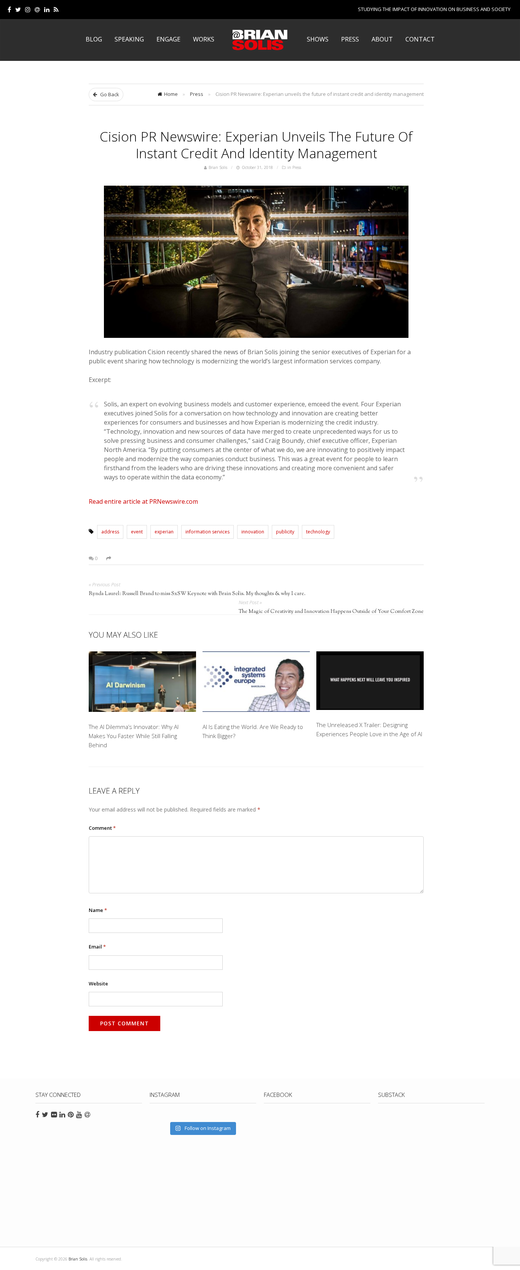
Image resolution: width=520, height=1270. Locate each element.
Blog (94, 39)
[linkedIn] (46, 9)
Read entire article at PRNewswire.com (143, 501)
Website (98, 983)
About (382, 39)
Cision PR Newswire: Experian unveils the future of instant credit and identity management (256, 144)
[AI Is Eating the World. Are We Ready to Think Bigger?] (256, 683)
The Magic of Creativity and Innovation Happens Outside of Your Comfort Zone (331, 612)
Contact (420, 39)
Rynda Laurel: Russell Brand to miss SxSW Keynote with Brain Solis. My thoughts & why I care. (197, 594)
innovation (252, 531)
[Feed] (56, 9)
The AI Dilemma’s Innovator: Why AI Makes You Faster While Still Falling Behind (134, 736)
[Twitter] (18, 9)
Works (203, 39)
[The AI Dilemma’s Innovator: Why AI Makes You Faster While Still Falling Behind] (142, 683)
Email (97, 946)
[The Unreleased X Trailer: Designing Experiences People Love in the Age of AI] (370, 682)
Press (350, 39)
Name (98, 910)
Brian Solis (260, 40)
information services (207, 531)
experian (164, 531)
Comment (102, 827)
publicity (285, 531)
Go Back (109, 94)
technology (318, 531)
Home (171, 94)
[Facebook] (9, 9)
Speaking (129, 39)
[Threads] (37, 9)
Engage (168, 39)
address (110, 531)
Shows (318, 39)
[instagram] (27, 9)
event (137, 531)
